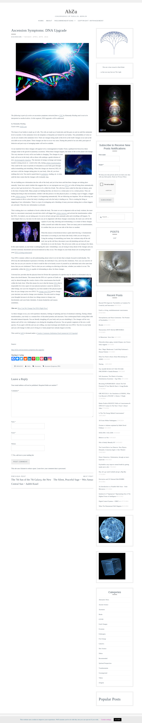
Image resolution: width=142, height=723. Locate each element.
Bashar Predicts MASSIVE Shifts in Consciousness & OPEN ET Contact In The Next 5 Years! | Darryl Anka (114, 406)
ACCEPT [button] (117, 719)
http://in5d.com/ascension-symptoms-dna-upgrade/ (27, 350)
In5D (22, 333)
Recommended (103, 658)
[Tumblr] (46, 358)
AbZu (71, 11)
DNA (67, 185)
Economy (101, 629)
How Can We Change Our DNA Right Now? (33, 308)
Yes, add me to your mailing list (23, 455)
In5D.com (23, 126)
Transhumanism (103, 668)
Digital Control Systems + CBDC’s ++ (110, 501)
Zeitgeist (101, 683)
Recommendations (64, 21)
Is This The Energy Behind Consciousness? (111, 413)
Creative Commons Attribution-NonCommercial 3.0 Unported (57, 333)
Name (13, 422)
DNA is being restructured (23, 252)
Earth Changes (103, 624)
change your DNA (45, 291)
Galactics (101, 644)
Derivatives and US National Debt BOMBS (111, 479)
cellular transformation (53, 163)
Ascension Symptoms (51, 366)
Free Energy (102, 639)
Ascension (16, 37)
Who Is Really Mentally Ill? (107, 442)
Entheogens (102, 634)
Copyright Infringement (91, 21)
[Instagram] (50, 358)
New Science (102, 648)
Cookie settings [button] (106, 719)
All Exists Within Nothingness (108, 420)
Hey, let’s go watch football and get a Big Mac (112, 472)
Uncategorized (103, 673)
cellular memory (20, 196)
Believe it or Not (104, 437)
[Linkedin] (29, 358)
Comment (15, 391)
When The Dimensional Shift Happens (110, 506)
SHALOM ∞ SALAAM (106, 433)
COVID (101, 619)
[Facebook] (13, 358)
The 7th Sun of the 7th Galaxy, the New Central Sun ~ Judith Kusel (31, 480)
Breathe (101, 325)
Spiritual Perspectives (105, 663)
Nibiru (101, 653)
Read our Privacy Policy (119, 177)
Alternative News (104, 600)
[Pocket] (41, 358)
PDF (61, 115)
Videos (101, 678)
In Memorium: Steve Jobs (106, 337)
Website (13, 444)
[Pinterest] (33, 358)
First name (102, 154)
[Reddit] (25, 358)
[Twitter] (21, 358)
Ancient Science (103, 605)
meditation (44, 174)
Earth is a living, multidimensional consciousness (113, 310)
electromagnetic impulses (22, 160)
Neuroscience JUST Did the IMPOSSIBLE (111, 330)
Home (41, 21)
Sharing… (102, 364)
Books (100, 614)
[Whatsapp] (37, 358)
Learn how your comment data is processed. (51, 468)
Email (13, 433)
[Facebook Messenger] (17, 358)
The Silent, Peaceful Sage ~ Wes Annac (73, 478)
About (49, 21)
